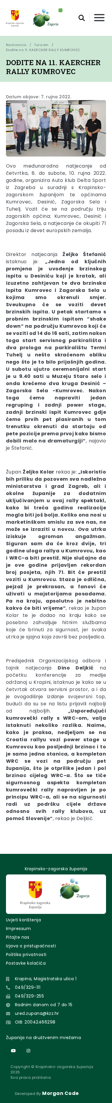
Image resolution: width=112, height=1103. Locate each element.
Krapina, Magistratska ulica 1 (46, 979)
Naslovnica (16, 45)
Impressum (18, 929)
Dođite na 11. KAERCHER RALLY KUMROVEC (43, 50)
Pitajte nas (17, 937)
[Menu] (99, 18)
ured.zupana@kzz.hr (37, 1013)
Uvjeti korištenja (23, 920)
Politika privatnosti (26, 955)
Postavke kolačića (26, 963)
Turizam (41, 45)
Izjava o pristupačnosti (31, 946)
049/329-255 (29, 996)
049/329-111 (27, 987)
